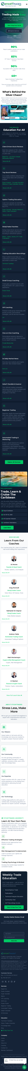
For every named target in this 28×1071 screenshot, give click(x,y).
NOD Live (3, 1001)
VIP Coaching (5, 998)
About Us (4, 1043)
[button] (26, 4)
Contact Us (4, 1048)
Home (3, 1038)
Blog (2, 1028)
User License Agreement (15, 1056)
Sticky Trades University (8, 1023)
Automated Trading (6, 1008)
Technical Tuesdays (6, 1021)
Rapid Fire (4, 989)
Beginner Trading (6, 1006)
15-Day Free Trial (8, 1030)
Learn (2, 1040)
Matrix (3, 996)
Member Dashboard (7, 1050)
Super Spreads (5, 994)
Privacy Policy (4, 1056)
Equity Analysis (5, 991)
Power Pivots (5, 1003)
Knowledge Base (6, 1025)
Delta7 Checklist (5, 1010)
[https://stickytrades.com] (11, 4)
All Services (4, 1013)
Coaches (3, 1045)
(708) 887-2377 (7, 977)
